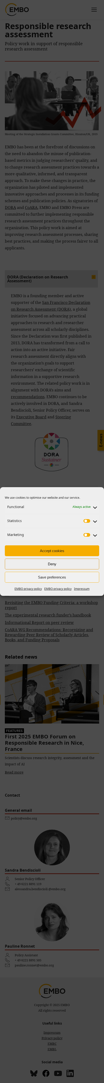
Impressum (81, 589)
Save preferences (52, 577)
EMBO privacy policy (28, 589)
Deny (52, 564)
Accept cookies (52, 551)
